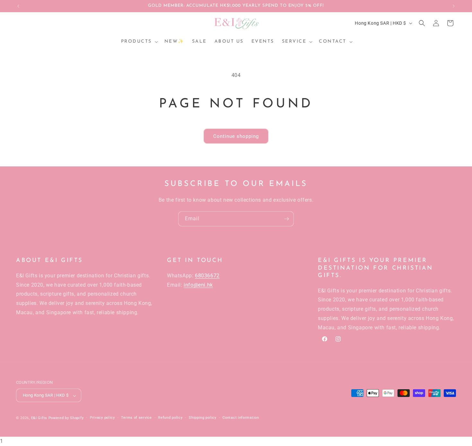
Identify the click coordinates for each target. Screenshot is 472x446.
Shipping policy (202, 418)
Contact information (241, 418)
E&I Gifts (39, 418)
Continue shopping (236, 136)
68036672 (207, 275)
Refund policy (170, 418)
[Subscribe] (286, 218)
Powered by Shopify (66, 418)
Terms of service (136, 418)
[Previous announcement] (18, 6)
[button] (139, 41)
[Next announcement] (454, 6)
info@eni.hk (198, 285)
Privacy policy (102, 418)
